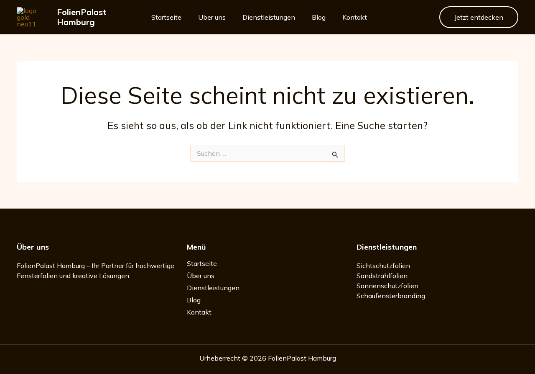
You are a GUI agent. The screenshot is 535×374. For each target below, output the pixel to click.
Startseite (166, 17)
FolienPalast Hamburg (82, 17)
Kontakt (354, 17)
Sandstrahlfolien (382, 275)
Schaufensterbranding (391, 295)
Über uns (212, 17)
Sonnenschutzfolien (387, 285)
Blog (319, 17)
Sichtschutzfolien (383, 265)
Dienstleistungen (268, 17)
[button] (478, 17)
